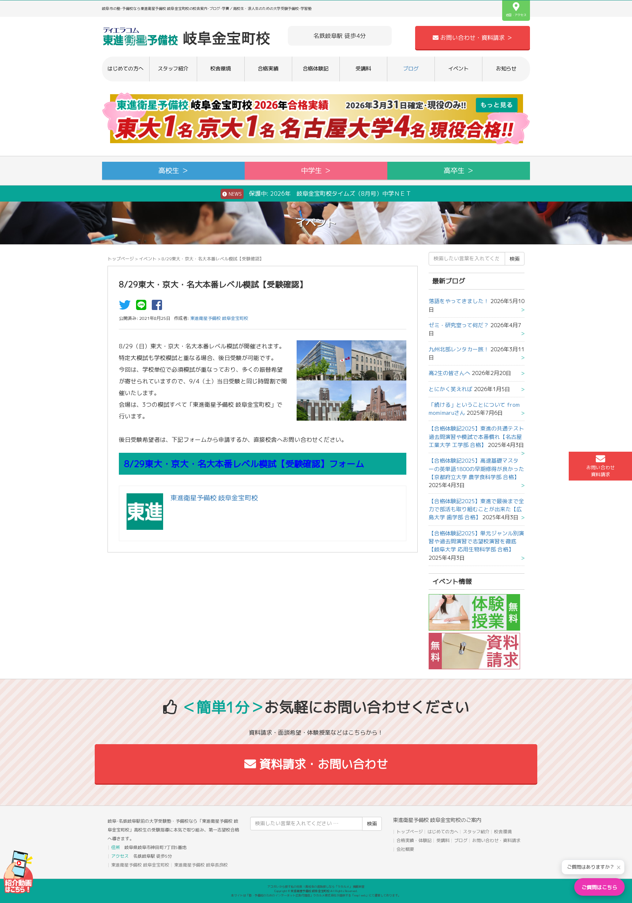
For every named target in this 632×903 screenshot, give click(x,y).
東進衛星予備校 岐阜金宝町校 (140, 865)
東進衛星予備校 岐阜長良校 (201, 865)
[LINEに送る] (143, 307)
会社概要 (405, 849)
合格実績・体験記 (414, 840)
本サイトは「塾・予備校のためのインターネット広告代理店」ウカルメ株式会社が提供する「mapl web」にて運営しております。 (316, 895)
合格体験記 (315, 68)
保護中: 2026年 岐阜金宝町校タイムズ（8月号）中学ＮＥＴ (319, 194)
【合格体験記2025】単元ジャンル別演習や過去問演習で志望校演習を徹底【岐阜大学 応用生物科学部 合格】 (476, 541)
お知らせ (506, 68)
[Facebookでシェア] (159, 307)
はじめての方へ (125, 68)
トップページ (121, 259)
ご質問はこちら (599, 887)
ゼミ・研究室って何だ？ (459, 325)
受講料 (363, 68)
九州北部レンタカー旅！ (459, 349)
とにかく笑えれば (451, 389)
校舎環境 (220, 68)
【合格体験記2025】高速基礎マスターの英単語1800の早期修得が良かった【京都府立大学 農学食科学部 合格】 (476, 469)
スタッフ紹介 (173, 68)
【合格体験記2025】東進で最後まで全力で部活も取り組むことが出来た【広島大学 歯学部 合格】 (476, 509)
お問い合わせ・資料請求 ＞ (475, 38)
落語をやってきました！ (459, 301)
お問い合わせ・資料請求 (496, 840)
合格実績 (268, 68)
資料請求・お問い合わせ (322, 764)
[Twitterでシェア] (126, 307)
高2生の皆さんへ (449, 373)
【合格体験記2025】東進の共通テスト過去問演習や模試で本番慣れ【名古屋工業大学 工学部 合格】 (476, 437)
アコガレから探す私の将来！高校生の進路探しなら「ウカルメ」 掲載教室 (316, 886)
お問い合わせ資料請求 (600, 471)
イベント (458, 68)
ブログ (410, 68)
